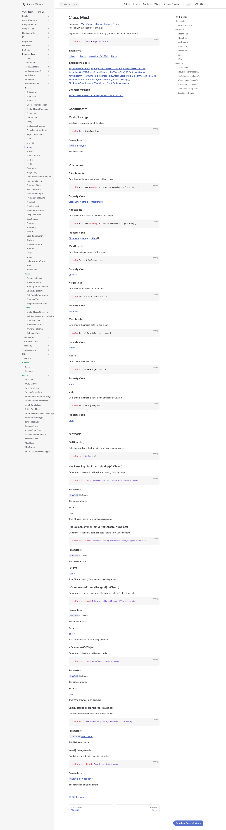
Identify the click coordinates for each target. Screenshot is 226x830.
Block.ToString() (121, 79)
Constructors (181, 21)
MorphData (182, 51)
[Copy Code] (155, 41)
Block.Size (150, 75)
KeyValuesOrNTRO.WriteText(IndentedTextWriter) (94, 75)
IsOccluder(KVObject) (187, 84)
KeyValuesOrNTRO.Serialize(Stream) (128, 72)
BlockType (80, 145)
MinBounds (182, 46)
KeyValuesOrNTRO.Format (132, 68)
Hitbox (94, 238)
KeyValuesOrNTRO (98, 56)
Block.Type (125, 75)
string (85, 201)
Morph (72, 347)
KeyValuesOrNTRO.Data (106, 68)
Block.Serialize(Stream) (118, 83)
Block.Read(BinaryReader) (98, 79)
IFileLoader (87, 736)
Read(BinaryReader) (187, 93)
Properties (180, 29)
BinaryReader (84, 778)
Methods (179, 63)
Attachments (183, 34)
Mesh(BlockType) (185, 25)
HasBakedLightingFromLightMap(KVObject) (189, 72)
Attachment (96, 201)
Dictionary (74, 201)
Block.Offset (138, 75)
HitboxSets (182, 38)
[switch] (188, 4)
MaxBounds (183, 42)
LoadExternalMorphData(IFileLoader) (189, 89)
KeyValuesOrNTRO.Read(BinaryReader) (88, 72)
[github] (196, 4)
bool (71, 513)
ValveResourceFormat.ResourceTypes (100, 24)
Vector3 (73, 274)
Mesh (114, 56)
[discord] (201, 4)
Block (83, 56)
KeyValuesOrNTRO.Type (81, 68)
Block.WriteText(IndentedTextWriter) (87, 83)
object (72, 56)
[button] (48, 12)
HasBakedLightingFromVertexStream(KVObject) (189, 76)
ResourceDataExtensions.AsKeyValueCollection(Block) (96, 95)
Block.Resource (76, 79)
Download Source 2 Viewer (189, 823)
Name (180, 55)
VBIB (180, 59)
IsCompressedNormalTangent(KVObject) (189, 80)
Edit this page (78, 797)
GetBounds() (183, 67)
